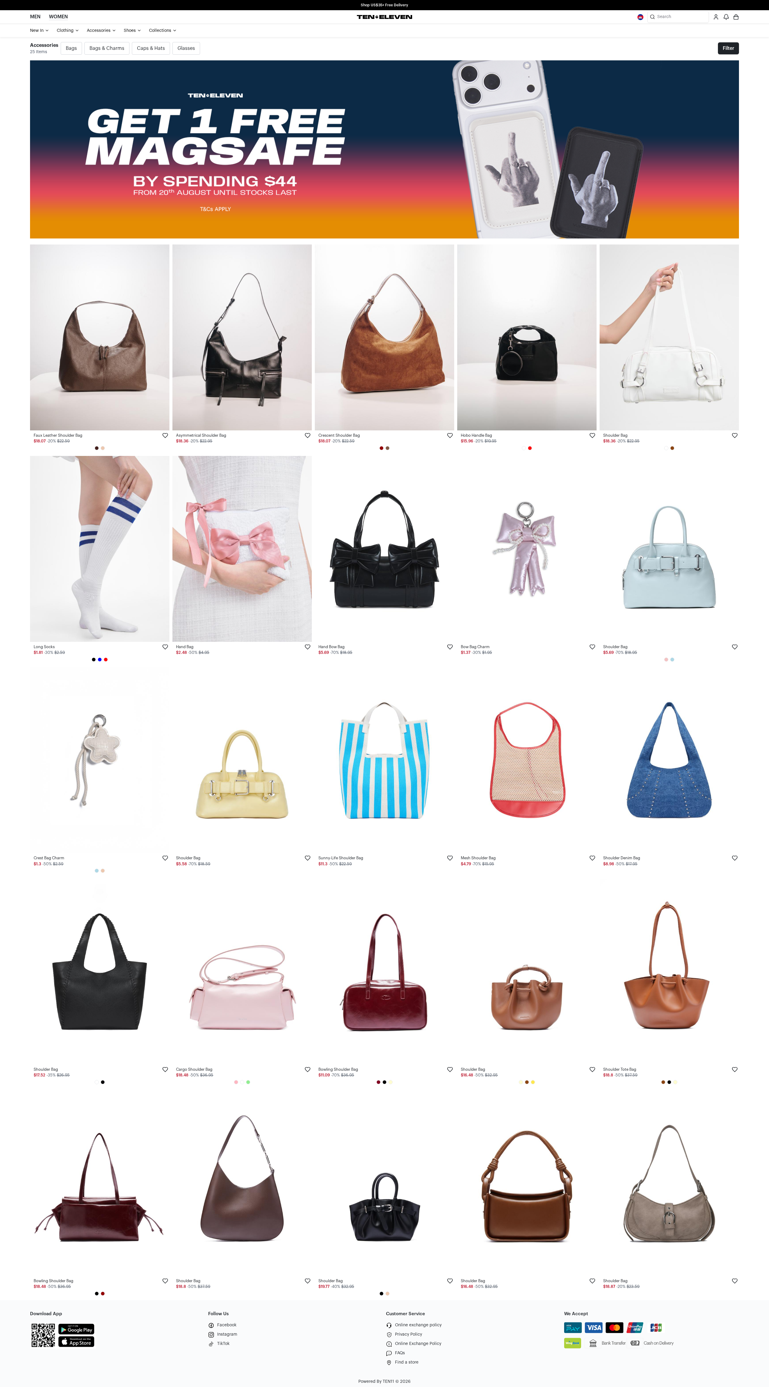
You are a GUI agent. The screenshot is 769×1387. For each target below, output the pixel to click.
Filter (728, 48)
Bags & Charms (107, 48)
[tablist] (384, 30)
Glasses (186, 48)
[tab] (39, 30)
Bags (71, 48)
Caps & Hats (151, 48)
